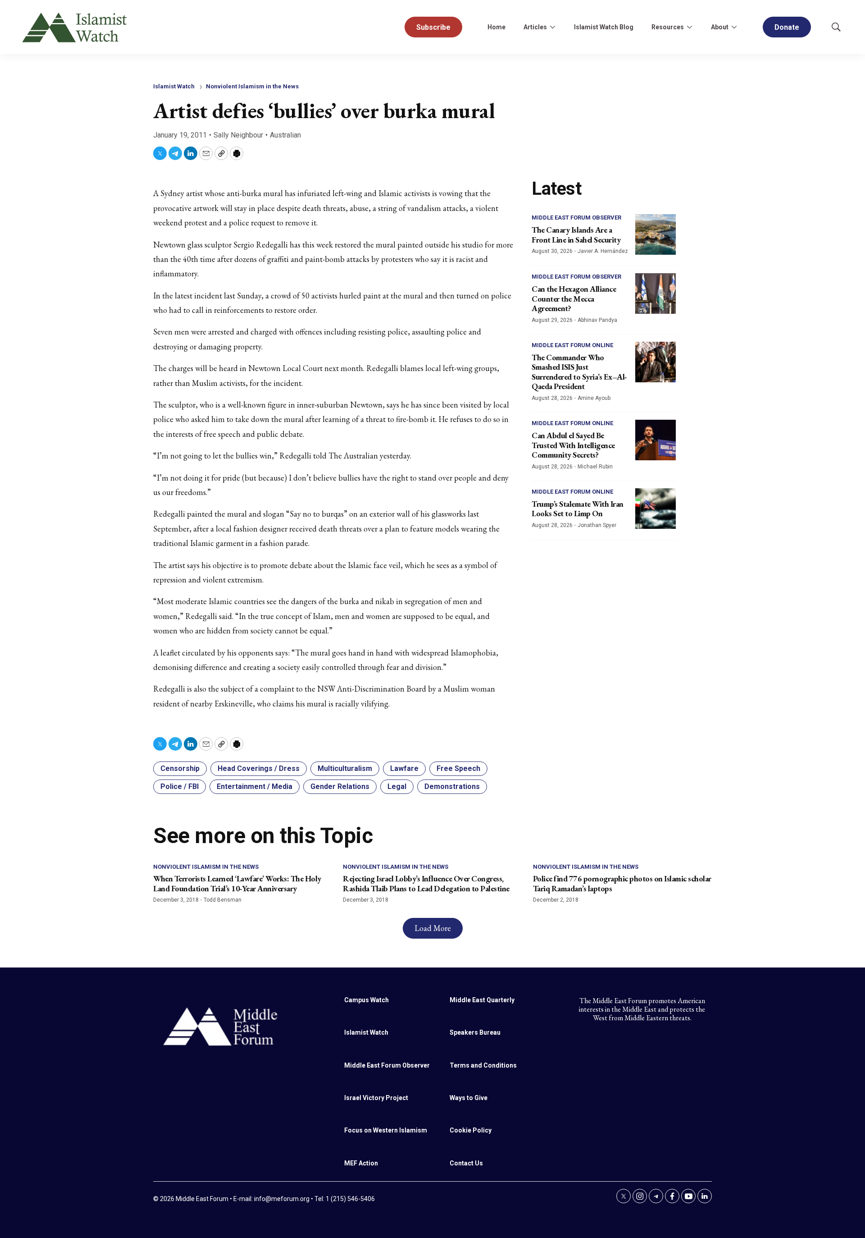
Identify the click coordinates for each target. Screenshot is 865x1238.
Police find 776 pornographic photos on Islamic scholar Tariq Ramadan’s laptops (622, 883)
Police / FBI (179, 786)
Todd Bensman (222, 900)
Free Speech (458, 768)
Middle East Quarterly (482, 1000)
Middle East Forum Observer (576, 217)
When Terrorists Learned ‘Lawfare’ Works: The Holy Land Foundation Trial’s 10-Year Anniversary (237, 883)
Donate (786, 27)
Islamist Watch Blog (603, 27)
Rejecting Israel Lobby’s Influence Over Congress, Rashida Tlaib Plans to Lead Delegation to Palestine (426, 883)
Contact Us (466, 1163)
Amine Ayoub (594, 398)
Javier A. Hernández (603, 251)
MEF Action (361, 1163)
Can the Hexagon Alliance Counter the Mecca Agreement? (574, 298)
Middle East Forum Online (572, 345)
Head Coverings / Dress (259, 768)
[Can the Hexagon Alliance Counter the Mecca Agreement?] (655, 293)
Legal (396, 786)
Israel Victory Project (376, 1097)
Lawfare (404, 768)
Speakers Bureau (475, 1032)
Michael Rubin (595, 466)
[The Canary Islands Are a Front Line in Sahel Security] (655, 234)
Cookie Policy (471, 1130)
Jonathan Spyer (597, 525)
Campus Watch (366, 1000)
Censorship (180, 768)
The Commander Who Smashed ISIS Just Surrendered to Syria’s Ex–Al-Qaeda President (579, 372)
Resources (667, 27)
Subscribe (433, 27)
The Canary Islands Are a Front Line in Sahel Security (576, 235)
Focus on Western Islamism (385, 1130)
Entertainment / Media (254, 786)
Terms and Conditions (483, 1065)
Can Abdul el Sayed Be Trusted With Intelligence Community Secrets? (573, 445)
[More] (552, 27)
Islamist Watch (174, 86)
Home (496, 27)
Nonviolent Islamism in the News (252, 86)
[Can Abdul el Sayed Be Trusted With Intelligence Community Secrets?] (655, 440)
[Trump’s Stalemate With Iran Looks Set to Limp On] (655, 508)
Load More (432, 928)
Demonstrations (452, 786)
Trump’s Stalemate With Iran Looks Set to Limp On (578, 509)
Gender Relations (339, 786)
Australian (285, 135)
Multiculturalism (345, 768)
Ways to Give (468, 1097)
